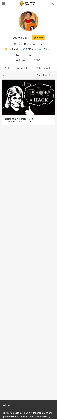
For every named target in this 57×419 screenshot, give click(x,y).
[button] (3, 3)
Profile (8, 68)
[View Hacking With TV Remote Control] (28, 98)
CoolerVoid (11, 121)
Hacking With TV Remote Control (18, 119)
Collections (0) (44, 68)
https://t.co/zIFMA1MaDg (30, 60)
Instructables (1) (24, 68)
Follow (40, 37)
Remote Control (25, 121)
